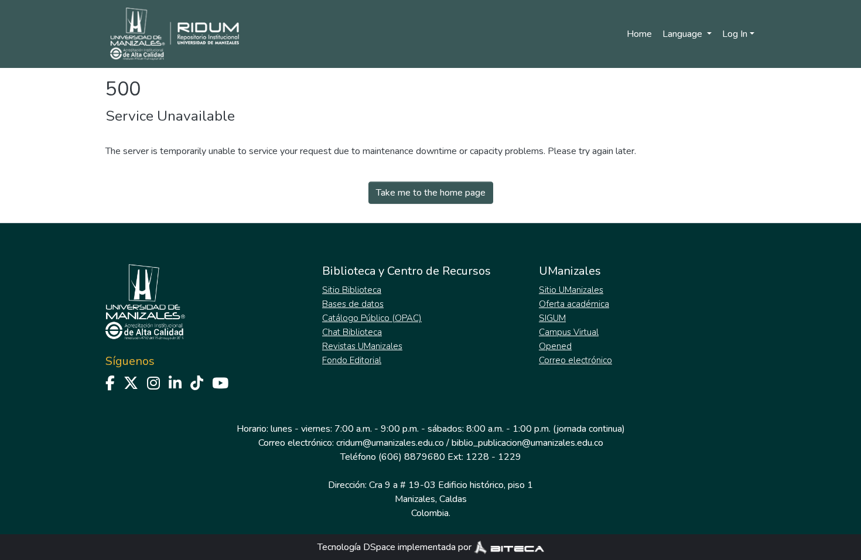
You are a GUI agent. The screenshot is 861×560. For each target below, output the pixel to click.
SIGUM (552, 318)
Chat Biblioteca (352, 332)
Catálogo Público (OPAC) (372, 318)
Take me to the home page (431, 192)
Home (639, 34)
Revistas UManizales (362, 346)
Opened (555, 346)
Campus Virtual (569, 332)
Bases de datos (353, 304)
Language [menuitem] (683, 34)
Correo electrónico (575, 360)
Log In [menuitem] (734, 34)
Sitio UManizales (571, 290)
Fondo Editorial (351, 360)
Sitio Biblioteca (351, 290)
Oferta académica (574, 304)
